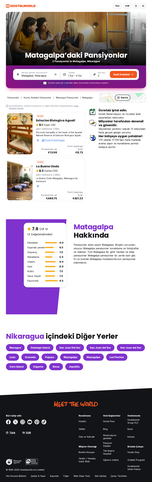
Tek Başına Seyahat (108, 452)
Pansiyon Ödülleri (107, 444)
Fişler (66, 476)
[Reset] (55, 74)
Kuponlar (54, 476)
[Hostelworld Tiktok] (44, 422)
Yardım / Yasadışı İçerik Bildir (87, 460)
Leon (12, 357)
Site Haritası (100, 476)
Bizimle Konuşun (87, 452)
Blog (105, 429)
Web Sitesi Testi (82, 476)
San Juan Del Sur (69, 347)
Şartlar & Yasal (38, 476)
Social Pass (109, 421)
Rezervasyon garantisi (109, 436)
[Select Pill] (136, 6)
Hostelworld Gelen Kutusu (134, 467)
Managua (15, 347)
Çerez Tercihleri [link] (119, 476)
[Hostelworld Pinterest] (36, 422)
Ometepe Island (40, 347)
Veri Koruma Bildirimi (16, 476)
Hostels (82, 421)
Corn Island (17, 366)
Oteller (82, 429)
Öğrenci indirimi (111, 460)
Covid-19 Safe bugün (54, 140)
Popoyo (49, 357)
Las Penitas (117, 357)
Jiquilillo (74, 366)
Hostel (40, 116)
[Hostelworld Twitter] (15, 422)
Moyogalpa (70, 357)
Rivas (56, 366)
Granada (30, 357)
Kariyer (131, 436)
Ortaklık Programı (136, 460)
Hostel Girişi (133, 452)
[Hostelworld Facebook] (8, 422)
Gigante (38, 366)
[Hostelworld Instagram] (22, 422)
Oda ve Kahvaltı (87, 436)
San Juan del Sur (100, 347)
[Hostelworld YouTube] (29, 422)
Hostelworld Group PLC (133, 421)
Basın (130, 429)
